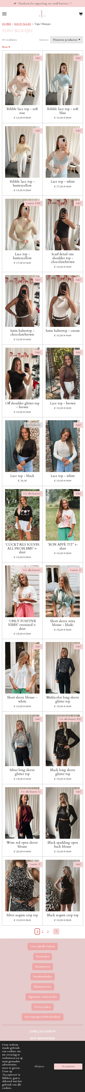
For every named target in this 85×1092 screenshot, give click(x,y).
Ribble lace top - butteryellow (22, 183)
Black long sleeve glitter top (62, 772)
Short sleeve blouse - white (22, 699)
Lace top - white (63, 182)
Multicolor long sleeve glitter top (62, 699)
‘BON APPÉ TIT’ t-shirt (63, 546)
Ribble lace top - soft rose (22, 111)
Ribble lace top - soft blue (62, 111)
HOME (6, 24)
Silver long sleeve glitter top (22, 772)
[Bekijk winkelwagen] (80, 14)
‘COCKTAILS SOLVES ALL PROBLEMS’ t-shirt (22, 548)
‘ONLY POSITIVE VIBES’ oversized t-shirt (22, 625)
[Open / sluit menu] (4, 14)
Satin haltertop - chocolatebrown (22, 333)
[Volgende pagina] (56, 931)
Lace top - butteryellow (22, 256)
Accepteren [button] (68, 1066)
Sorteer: (44, 40)
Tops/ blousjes (42, 24)
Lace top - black (22, 476)
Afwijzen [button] (39, 1066)
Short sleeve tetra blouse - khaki (62, 623)
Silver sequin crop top (22, 915)
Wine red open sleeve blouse (22, 844)
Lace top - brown (63, 403)
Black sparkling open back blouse (62, 844)
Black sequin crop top (62, 915)
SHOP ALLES (22, 24)
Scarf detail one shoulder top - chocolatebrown (63, 258)
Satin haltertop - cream (63, 331)
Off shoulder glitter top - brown (22, 405)
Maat (6, 47)
